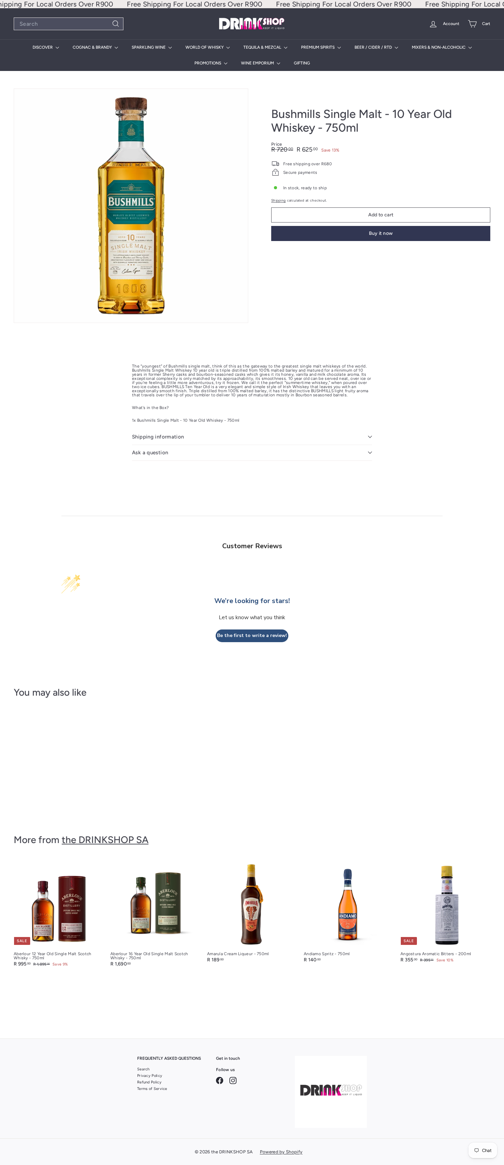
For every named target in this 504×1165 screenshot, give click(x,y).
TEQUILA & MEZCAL (262, 47)
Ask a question (150, 452)
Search (143, 1069)
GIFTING (302, 63)
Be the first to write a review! (252, 635)
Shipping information (158, 437)
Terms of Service (152, 1088)
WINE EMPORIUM (258, 63)
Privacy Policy (149, 1075)
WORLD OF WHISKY (205, 47)
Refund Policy (149, 1082)
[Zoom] (131, 206)
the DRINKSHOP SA (105, 839)
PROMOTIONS (208, 63)
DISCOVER (43, 47)
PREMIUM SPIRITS (318, 47)
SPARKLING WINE (149, 47)
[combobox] (68, 23)
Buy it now (381, 233)
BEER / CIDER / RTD (374, 47)
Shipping (278, 200)
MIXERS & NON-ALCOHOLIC (439, 47)
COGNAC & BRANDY (93, 47)
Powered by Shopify (281, 1151)
